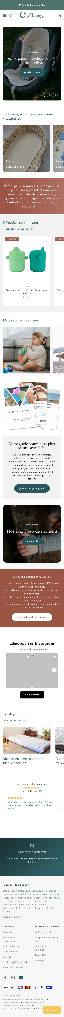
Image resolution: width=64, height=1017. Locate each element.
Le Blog (39, 960)
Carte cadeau (10, 951)
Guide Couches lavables (43, 948)
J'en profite (32, 541)
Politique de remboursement (17, 1005)
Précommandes (11, 946)
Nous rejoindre (32, 694)
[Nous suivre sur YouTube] (21, 977)
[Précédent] (3, 5)
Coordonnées (39, 999)
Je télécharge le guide (32, 488)
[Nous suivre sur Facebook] (5, 977)
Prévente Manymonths (32, 5)
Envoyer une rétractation (10, 939)
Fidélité (7, 956)
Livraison (8, 932)
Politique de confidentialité (16, 999)
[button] (4, 808)
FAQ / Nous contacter (15, 967)
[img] (32, 787)
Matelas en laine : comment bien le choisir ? (23, 760)
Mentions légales (11, 1002)
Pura (27, 286)
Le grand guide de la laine (32, 617)
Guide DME (41, 955)
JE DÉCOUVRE (32, 72)
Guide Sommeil (43, 932)
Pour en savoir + (12, 916)
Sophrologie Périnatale (15, 962)
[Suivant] (60, 5)
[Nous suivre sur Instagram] (13, 977)
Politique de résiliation (34, 1002)
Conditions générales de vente (18, 1008)
